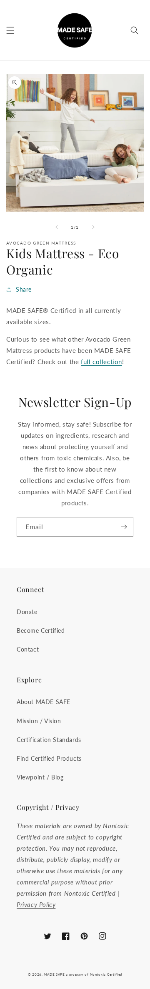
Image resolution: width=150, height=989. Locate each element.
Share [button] (24, 289)
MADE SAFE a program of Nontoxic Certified (83, 974)
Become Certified (41, 630)
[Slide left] (57, 227)
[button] (10, 30)
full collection (101, 361)
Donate (27, 611)
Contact (28, 649)
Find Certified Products (49, 758)
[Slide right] (93, 227)
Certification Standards (49, 739)
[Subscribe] (124, 527)
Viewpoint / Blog (40, 777)
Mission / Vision (39, 720)
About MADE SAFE (43, 701)
